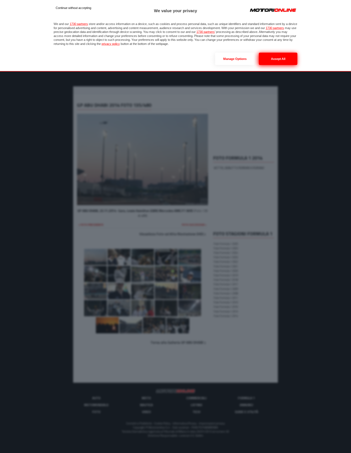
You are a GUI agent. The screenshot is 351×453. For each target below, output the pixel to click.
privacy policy (111, 44)
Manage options (235, 59)
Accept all (278, 59)
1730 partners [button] (79, 24)
